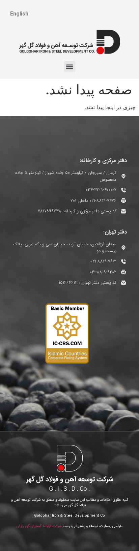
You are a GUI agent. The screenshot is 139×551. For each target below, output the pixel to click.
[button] (69, 66)
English (19, 14)
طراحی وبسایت (111, 526)
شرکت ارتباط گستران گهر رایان (39, 526)
